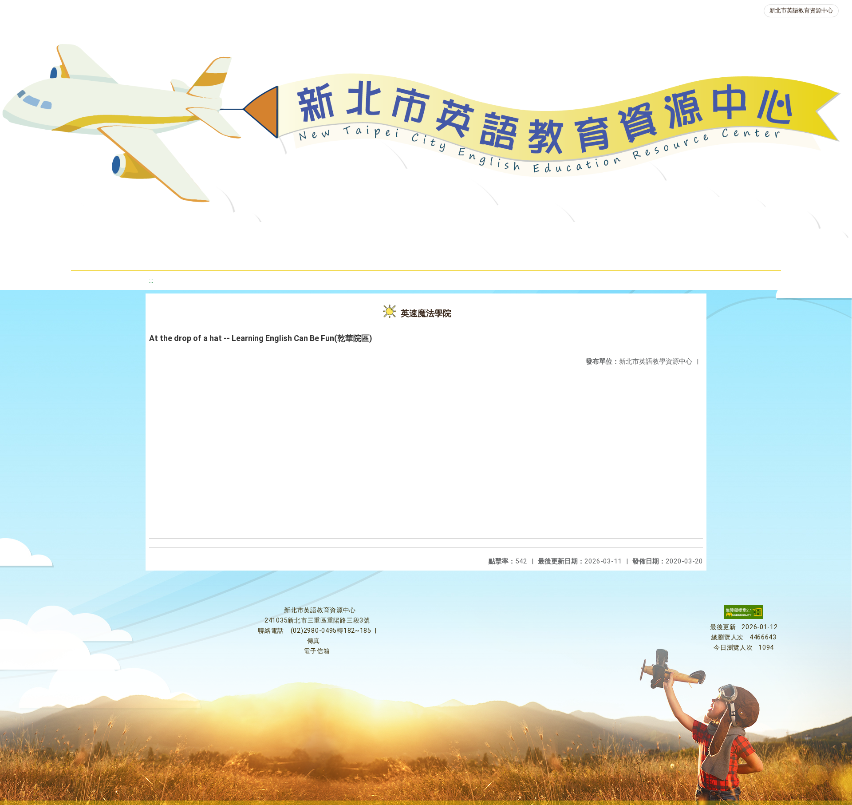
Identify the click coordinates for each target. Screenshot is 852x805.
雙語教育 (389, 255)
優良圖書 (443, 233)
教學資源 (307, 233)
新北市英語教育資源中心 (801, 10)
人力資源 (629, 233)
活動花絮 (452, 255)
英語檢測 (505, 233)
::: (151, 280)
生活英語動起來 (701, 233)
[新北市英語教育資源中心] (426, 126)
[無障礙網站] (743, 617)
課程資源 (245, 233)
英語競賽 (567, 233)
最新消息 (193, 233)
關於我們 (131, 233)
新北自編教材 (375, 233)
